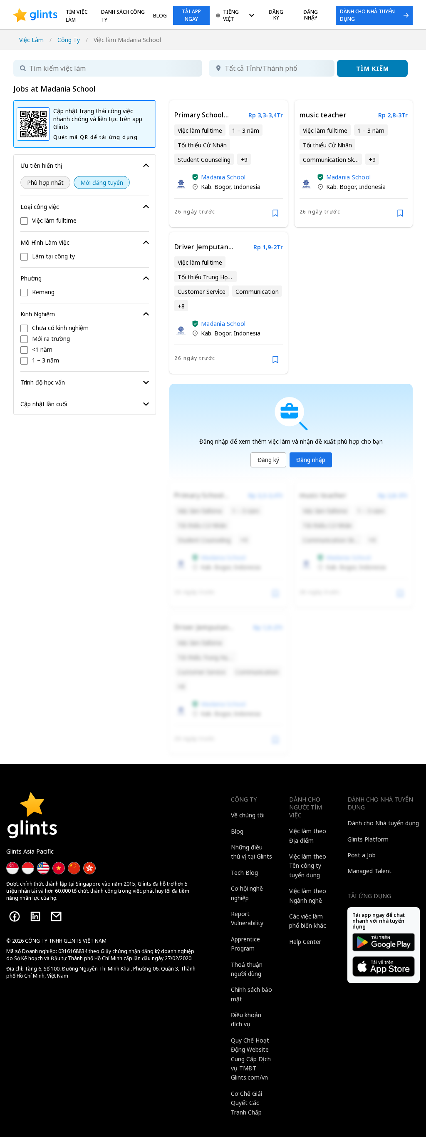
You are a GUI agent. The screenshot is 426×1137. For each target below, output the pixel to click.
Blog (160, 15)
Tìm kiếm (372, 68)
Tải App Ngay (191, 15)
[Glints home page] (35, 15)
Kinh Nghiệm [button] (37, 314)
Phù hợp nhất (45, 182)
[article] (228, 163)
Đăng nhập (310, 460)
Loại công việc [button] (39, 207)
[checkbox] (84, 221)
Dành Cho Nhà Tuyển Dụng (367, 15)
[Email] (56, 916)
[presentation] (35, 15)
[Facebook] (14, 916)
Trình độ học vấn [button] (42, 382)
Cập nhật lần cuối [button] (43, 404)
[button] (195, 177)
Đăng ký (268, 460)
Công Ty (68, 40)
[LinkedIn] (35, 916)
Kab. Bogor (215, 187)
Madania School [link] (223, 177)
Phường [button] (31, 278)
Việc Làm (31, 40)
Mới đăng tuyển (101, 182)
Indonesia (247, 187)
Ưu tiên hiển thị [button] (41, 165)
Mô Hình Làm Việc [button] (44, 242)
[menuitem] (235, 16)
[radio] (45, 182)
